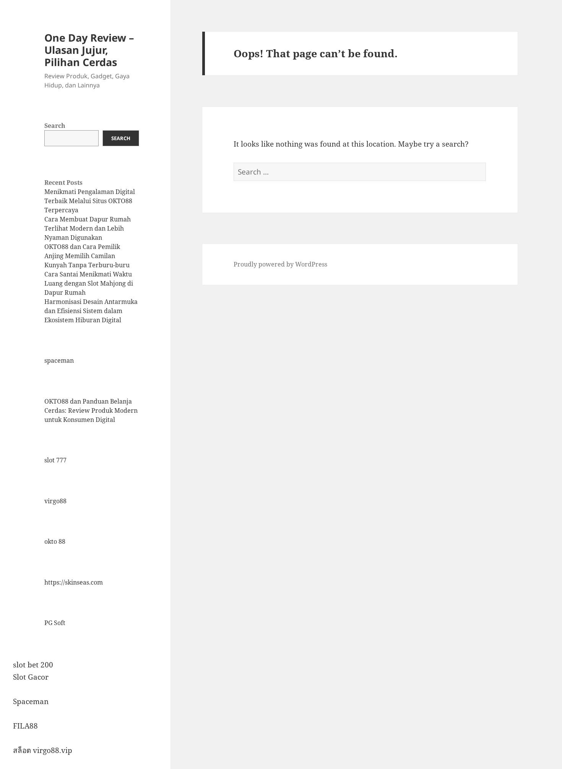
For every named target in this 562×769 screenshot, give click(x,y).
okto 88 (54, 541)
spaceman (59, 360)
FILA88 (25, 726)
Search (54, 125)
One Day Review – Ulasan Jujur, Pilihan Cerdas (89, 50)
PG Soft (54, 623)
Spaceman (31, 701)
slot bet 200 (33, 665)
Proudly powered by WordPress (280, 264)
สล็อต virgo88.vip (42, 750)
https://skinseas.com (73, 582)
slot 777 (55, 460)
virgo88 (55, 501)
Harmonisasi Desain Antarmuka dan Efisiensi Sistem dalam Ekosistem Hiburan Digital (91, 310)
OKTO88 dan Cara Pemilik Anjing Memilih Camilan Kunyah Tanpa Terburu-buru (87, 255)
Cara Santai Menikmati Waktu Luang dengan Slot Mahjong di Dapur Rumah (88, 283)
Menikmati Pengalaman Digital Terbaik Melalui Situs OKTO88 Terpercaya (89, 200)
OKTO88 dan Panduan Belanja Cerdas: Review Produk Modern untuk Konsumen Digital (91, 410)
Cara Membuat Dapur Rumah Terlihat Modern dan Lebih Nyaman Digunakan (87, 228)
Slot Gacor (31, 677)
